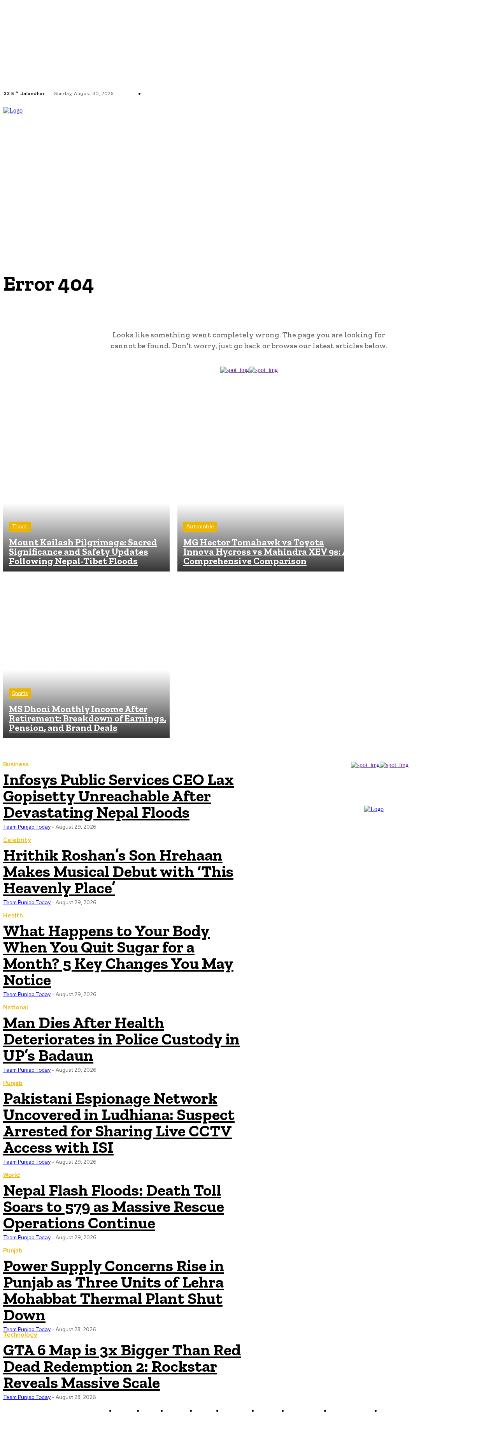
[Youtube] (263, 93)
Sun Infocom (331, 1429)
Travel (20, 526)
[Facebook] (235, 93)
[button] (491, 160)
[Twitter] (254, 93)
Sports (20, 693)
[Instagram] (244, 93)
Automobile (200, 526)
